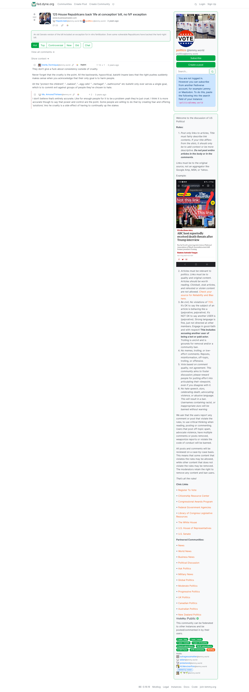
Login (202, 4)
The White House (187, 522)
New (69, 45)
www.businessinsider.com (65, 18)
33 (56, 25)
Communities (64, 4)
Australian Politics (188, 608)
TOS (210, 302)
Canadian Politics (187, 603)
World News (184, 551)
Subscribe (195, 58)
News (181, 545)
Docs (186, 686)
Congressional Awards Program (195, 501)
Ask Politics (184, 568)
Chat (87, 45)
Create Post (80, 4)
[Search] (195, 4)
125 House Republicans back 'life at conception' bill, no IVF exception (100, 14)
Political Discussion (188, 562)
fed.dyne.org (45, 4)
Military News (185, 574)
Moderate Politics (187, 585)
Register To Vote (187, 490)
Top (43, 45)
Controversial (55, 45)
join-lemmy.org (208, 686)
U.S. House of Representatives (194, 528)
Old (77, 45)
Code (195, 686)
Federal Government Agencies (194, 507)
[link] (62, 25)
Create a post (195, 64)
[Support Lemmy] (113, 4)
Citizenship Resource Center (193, 495)
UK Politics (184, 597)
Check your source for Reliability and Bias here (197, 295)
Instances (176, 686)
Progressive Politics (189, 591)
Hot (35, 45)
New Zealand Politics (189, 614)
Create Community (99, 4)
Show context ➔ (40, 58)
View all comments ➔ (42, 51)
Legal (166, 686)
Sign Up (211, 4)
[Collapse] (34, 65)
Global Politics (186, 580)
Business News (186, 556)
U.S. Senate (184, 533)
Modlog (211, 650)
